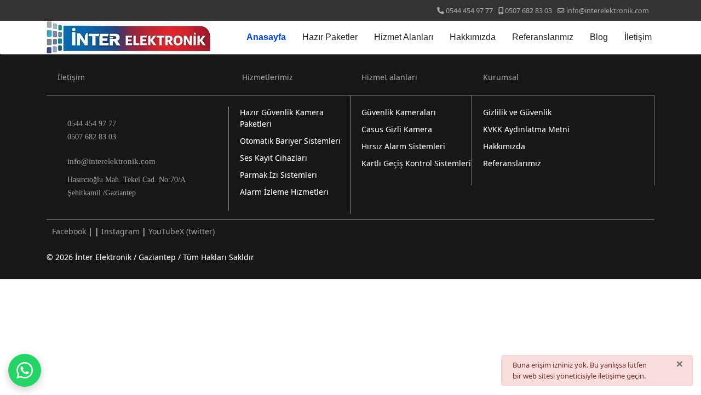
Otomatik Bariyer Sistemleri (290, 141)
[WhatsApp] (24, 370)
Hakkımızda (473, 37)
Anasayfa (266, 37)
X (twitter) (197, 231)
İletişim (638, 37)
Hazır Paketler (330, 37)
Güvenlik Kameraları (398, 112)
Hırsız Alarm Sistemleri (403, 146)
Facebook (69, 231)
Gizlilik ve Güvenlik (517, 112)
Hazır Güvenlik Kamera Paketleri (282, 118)
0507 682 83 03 (528, 10)
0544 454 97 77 (469, 10)
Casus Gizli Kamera (396, 129)
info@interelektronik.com (607, 10)
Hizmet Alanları (403, 37)
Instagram (120, 231)
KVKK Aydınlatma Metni (526, 129)
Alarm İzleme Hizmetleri (284, 192)
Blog (599, 37)
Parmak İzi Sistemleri (278, 175)
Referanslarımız (542, 37)
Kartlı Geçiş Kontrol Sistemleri (416, 163)
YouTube (164, 231)
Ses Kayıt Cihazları (273, 158)
